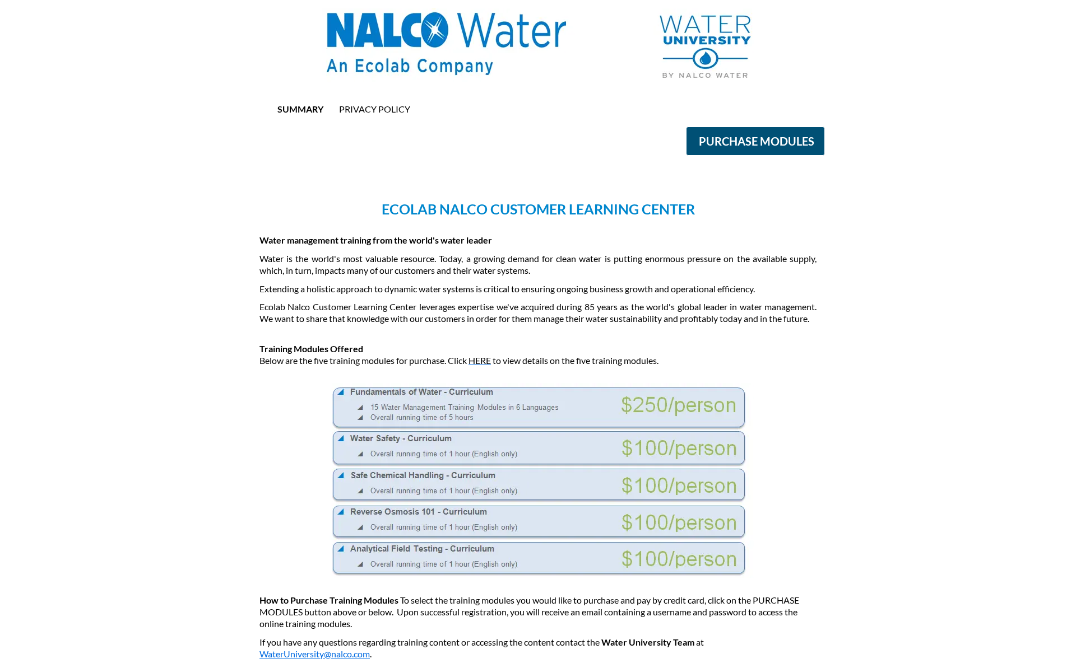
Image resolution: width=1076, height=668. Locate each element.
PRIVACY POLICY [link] (374, 109)
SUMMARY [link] (300, 109)
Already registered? (538, 162)
